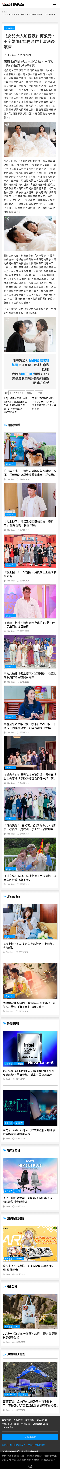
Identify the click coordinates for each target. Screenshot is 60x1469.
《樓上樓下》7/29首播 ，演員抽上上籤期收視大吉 (30, 574)
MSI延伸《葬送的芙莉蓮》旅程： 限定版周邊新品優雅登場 (30, 1335)
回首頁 (4, 11)
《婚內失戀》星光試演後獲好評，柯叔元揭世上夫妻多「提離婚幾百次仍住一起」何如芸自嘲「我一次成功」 (30, 776)
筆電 (16, 1423)
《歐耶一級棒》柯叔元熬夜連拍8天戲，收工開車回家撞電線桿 (29, 624)
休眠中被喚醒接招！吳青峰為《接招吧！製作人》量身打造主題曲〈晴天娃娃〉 (29, 1005)
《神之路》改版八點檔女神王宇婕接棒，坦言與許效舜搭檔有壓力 (30, 878)
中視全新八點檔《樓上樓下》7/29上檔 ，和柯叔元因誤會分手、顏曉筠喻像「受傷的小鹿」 (30, 726)
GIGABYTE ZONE (15, 1218)
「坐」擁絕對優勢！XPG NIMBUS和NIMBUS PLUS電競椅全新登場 (27, 1200)
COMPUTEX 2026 (16, 1354)
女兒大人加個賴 (17, 392)
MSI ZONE (12, 1286)
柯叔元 (30, 392)
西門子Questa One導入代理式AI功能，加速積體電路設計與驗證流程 (29, 1132)
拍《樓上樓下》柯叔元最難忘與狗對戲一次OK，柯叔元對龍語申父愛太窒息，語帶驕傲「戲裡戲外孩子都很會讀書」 (30, 473)
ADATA (18, 1191)
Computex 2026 (10, 1394)
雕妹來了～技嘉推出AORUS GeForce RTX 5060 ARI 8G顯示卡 (28, 1268)
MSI (17, 1326)
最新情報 (13, 1023)
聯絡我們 (31, 1437)
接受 (30, 1466)
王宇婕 (39, 392)
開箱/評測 (42, 1419)
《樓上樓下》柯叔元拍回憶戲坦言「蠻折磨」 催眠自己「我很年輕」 (29, 523)
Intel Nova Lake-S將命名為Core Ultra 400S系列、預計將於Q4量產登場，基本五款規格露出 (30, 1073)
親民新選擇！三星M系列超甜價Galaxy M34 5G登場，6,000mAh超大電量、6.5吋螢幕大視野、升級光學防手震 (16, 405)
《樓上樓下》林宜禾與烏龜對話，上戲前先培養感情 (29, 946)
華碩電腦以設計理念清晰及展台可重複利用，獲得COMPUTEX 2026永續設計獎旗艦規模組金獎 (29, 1403)
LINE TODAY (27, 374)
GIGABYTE (19, 1258)
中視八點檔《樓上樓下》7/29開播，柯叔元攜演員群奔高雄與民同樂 (30, 675)
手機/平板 (7, 1423)
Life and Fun (9, 28)
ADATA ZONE (13, 1150)
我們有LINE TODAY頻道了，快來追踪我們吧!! (23, 1445)
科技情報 (19, 1064)
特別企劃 (26, 1423)
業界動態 (19, 1123)
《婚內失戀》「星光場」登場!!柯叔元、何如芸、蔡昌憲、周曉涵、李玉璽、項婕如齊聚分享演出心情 (30, 827)
